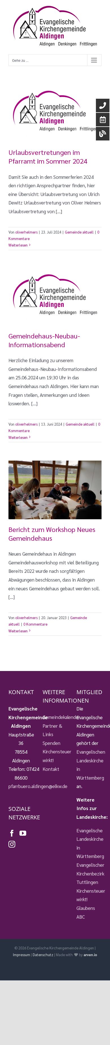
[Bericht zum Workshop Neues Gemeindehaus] (55, 490)
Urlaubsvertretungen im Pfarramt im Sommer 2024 (47, 156)
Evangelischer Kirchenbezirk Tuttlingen (89, 873)
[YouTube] (22, 833)
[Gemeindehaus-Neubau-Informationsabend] (55, 297)
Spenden (51, 743)
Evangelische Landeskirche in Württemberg (89, 843)
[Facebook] (11, 833)
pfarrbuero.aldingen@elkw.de (37, 786)
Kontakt (51, 769)
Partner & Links (52, 730)
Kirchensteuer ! (55, 755)
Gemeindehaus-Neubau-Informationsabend (44, 340)
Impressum (21, 954)
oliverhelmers (26, 232)
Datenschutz (43, 954)
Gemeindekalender (55, 717)
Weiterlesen (18, 245)
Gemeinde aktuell (79, 232)
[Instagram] (11, 844)
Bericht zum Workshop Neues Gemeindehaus (51, 533)
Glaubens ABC (85, 912)
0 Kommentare (35, 624)
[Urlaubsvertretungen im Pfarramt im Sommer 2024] (55, 113)
